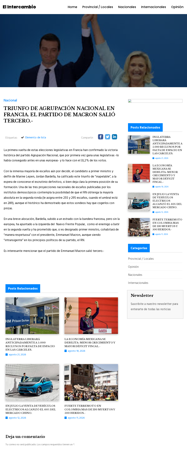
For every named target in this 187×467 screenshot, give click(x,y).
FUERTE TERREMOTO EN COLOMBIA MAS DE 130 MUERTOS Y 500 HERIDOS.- (89, 409)
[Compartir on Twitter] (107, 136)
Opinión (177, 7)
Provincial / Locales (97, 7)
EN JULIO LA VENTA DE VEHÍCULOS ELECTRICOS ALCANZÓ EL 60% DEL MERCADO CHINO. (30, 409)
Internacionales (153, 7)
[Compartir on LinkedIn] (114, 136)
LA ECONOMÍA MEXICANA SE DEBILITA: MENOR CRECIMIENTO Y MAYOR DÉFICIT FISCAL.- (89, 343)
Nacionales (127, 7)
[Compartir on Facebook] (100, 136)
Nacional (10, 100)
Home (72, 7)
